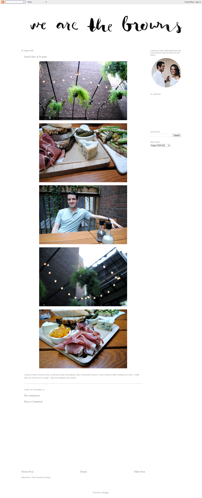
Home (83, 471)
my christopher (36, 390)
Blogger (106, 493)
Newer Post (27, 471)
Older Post (139, 471)
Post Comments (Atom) (41, 477)
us (44, 390)
